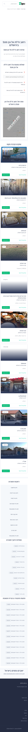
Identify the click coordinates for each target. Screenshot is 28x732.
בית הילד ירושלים (18, 567)
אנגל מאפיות (23, 331)
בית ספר (5, 445)
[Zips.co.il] (22, 3)
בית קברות (5, 279)
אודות (25, 710)
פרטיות (25, 700)
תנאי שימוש (24, 698)
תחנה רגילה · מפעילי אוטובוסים (15, 604)
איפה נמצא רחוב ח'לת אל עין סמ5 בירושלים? (16, 91)
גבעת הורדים (19, 546)
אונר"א (24, 461)
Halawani (23, 363)
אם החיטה (23, 230)
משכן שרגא (23, 429)
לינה (4, 379)
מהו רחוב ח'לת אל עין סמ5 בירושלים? (15, 72)
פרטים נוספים (6, 175)
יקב (4, 246)
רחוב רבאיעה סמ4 (14, 520)
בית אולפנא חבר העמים (17, 572)
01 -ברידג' (20, 589)
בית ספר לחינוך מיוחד (7, 148)
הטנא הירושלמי (19, 583)
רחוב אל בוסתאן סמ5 (14, 509)
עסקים (25, 713)
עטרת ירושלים (19, 578)
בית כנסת (5, 412)
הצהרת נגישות (24, 721)
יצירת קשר (24, 718)
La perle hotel (22, 396)
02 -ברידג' (20, 594)
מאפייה (4, 314)
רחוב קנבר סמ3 (14, 514)
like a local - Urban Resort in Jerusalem (15, 198)
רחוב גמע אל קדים (14, 493)
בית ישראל (20, 562)
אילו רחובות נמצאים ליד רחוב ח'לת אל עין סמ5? (14, 83)
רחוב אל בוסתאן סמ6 (14, 536)
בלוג (26, 715)
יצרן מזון (5, 214)
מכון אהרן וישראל (18, 551)
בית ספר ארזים (22, 165)
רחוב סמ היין (14, 530)
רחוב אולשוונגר (14, 487)
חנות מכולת (5, 346)
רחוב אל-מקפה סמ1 (14, 503)
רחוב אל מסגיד (14, 498)
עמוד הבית (23, 9)
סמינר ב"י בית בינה (18, 556)
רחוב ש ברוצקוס (14, 525)
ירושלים (18, 9)
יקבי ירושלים (23, 263)
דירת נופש (5, 181)
